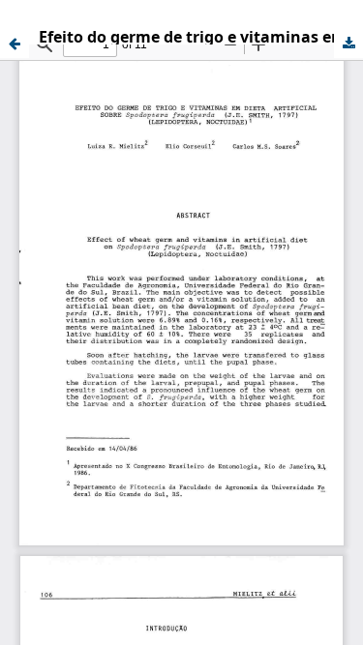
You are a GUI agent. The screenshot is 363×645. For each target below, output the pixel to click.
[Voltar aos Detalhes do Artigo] (14, 43)
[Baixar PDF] (348, 43)
